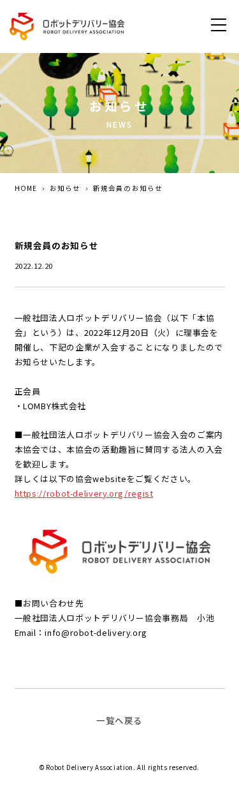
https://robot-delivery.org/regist (84, 493)
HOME (26, 188)
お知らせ (65, 188)
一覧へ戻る (119, 720)
